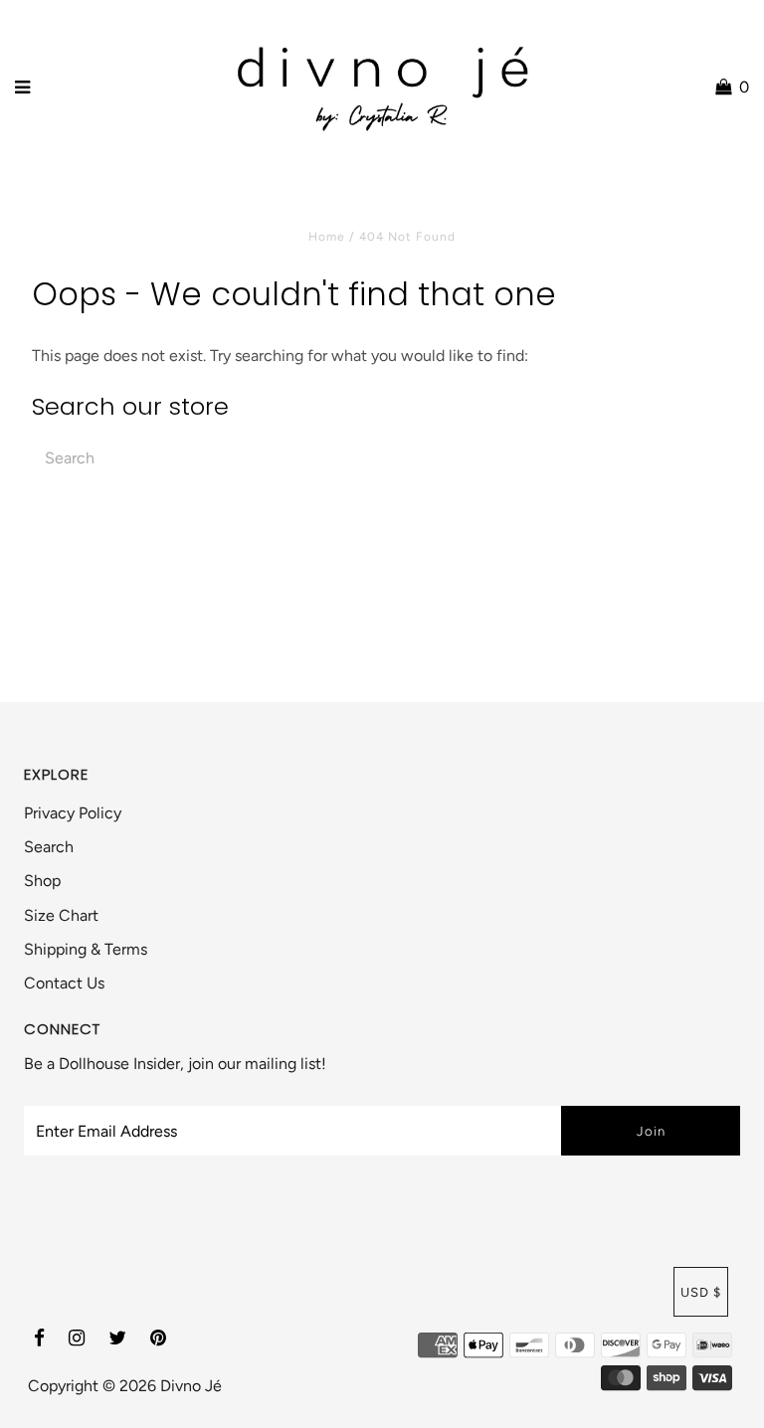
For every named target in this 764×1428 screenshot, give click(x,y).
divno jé (191, 1385)
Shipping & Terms (85, 949)
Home (326, 237)
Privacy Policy (72, 812)
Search (49, 846)
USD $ (700, 1292)
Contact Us (64, 983)
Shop (42, 880)
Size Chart (61, 915)
